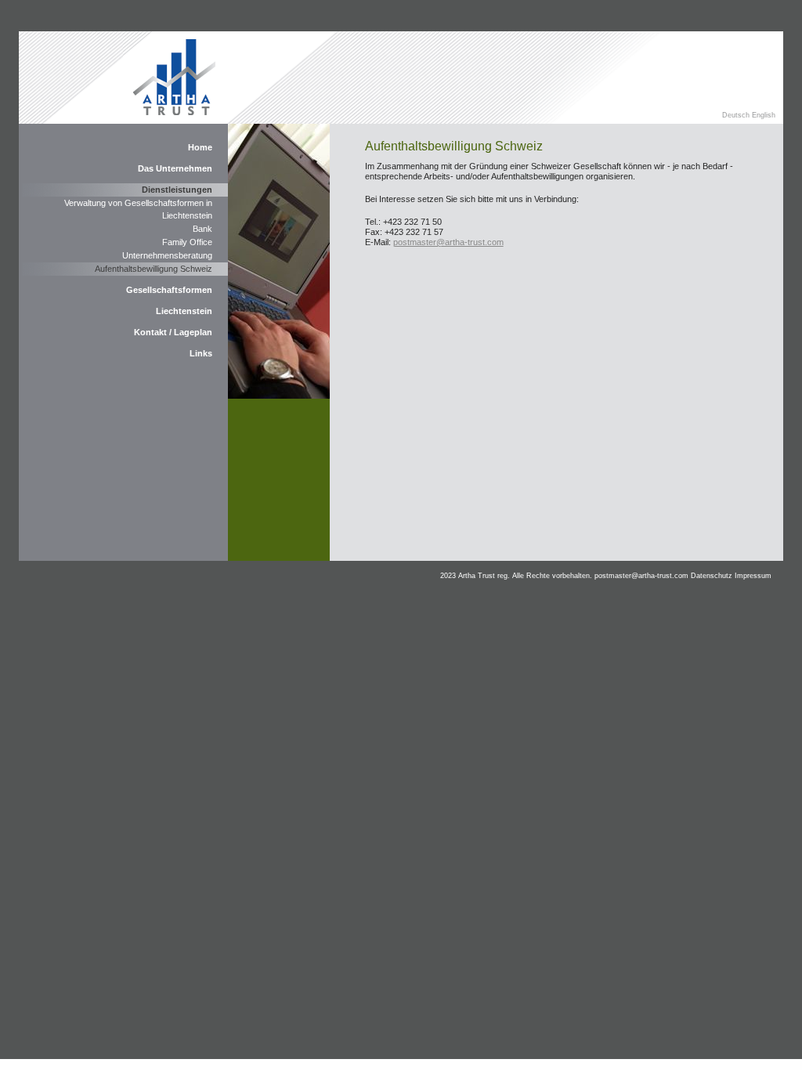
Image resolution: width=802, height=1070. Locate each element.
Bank (202, 228)
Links (201, 353)
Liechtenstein (184, 311)
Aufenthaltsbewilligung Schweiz (153, 268)
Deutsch (737, 115)
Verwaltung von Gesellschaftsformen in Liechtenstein (138, 209)
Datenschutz (711, 576)
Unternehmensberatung (167, 255)
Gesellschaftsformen (169, 290)
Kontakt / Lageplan (173, 332)
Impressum (753, 576)
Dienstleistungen (177, 189)
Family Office (187, 242)
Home (200, 147)
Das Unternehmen (175, 168)
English (763, 115)
